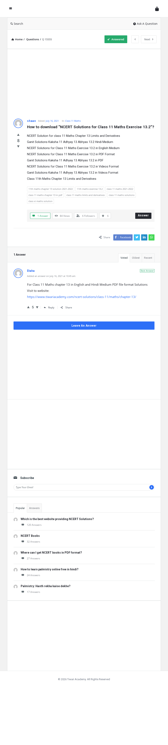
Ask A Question (147, 24)
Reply (51, 307)
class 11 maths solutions (121, 195)
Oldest (136, 257)
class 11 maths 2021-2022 (120, 188)
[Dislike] (18, 146)
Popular (20, 508)
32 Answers (33, 541)
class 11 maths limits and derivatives (85, 195)
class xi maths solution (40, 201)
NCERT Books (30, 535)
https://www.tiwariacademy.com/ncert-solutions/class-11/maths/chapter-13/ (81, 297)
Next (147, 39)
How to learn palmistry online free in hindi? (49, 569)
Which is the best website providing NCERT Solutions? (57, 519)
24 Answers (33, 575)
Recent (148, 257)
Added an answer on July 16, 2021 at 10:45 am (51, 276)
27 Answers (33, 558)
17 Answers (33, 592)
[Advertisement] (84, 83)
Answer (143, 215)
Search (18, 24)
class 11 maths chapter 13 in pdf (45, 195)
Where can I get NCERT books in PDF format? (51, 552)
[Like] (18, 134)
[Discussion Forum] (84, 8)
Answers (34, 508)
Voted (124, 257)
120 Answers (34, 525)
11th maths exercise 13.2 (90, 188)
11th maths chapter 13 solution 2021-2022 (50, 188)
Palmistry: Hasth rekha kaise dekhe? (45, 586)
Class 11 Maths (73, 120)
